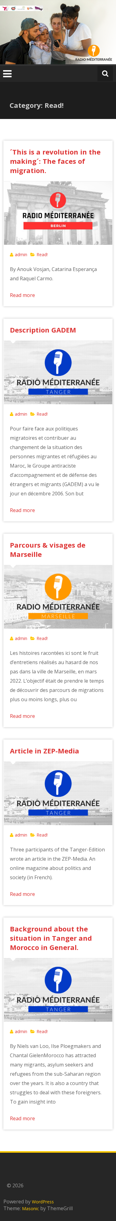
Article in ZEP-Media (44, 750)
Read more (22, 295)
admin (21, 254)
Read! (42, 254)
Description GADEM (43, 329)
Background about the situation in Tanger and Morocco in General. (51, 938)
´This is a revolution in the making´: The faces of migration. (55, 161)
